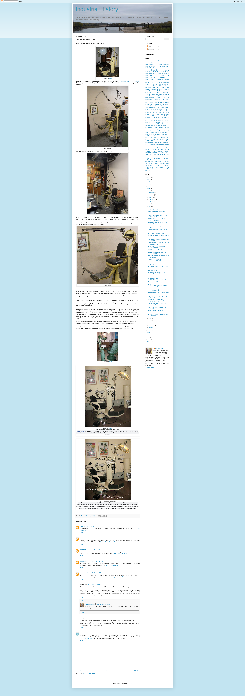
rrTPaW (165, 144)
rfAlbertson (166, 105)
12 (147, 60)
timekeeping (153, 147)
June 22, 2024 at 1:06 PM (94, 584)
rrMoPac (153, 139)
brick (168, 60)
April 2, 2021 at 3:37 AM (92, 526)
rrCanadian (152, 130)
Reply (81, 532)
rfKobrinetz (147, 117)
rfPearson (166, 119)
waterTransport (164, 154)
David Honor (81, 431)
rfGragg (147, 112)
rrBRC (164, 129)
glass (146, 97)
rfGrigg (156, 112)
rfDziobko (162, 110)
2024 (148, 181)
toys (159, 152)
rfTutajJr (153, 124)
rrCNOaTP (157, 132)
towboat (159, 147)
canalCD (167, 79)
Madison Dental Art (85, 633)
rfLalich (153, 117)
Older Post (136, 670)
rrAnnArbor (166, 127)
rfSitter (168, 122)
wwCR (147, 158)
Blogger (129, 683)
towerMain (148, 151)
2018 (148, 332)
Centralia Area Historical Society (130, 81)
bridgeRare (156, 72)
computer (167, 87)
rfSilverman (163, 122)
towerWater (148, 152)
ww (152, 156)
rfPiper (147, 120)
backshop (159, 60)
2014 (148, 341)
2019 (148, 330)
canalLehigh (162, 82)
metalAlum (147, 100)
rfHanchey (167, 112)
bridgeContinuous (150, 66)
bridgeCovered (164, 66)
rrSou (147, 144)
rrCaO (163, 130)
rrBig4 (157, 129)
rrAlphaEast (166, 125)
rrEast (147, 134)
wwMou (167, 165)
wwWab (147, 170)
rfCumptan (159, 109)
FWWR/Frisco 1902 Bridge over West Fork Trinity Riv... (158, 247)
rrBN (160, 129)
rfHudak (152, 115)
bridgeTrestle (165, 75)
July (150, 204)
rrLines (147, 137)
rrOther (156, 141)
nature (151, 102)
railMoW (151, 104)
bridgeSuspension (163, 73)
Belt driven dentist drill (154, 282)
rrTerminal (160, 144)
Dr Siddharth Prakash (86, 538)
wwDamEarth (149, 160)
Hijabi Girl (82, 526)
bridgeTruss (164, 77)
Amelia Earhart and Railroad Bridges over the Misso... (157, 230)
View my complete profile (151, 367)
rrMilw (163, 137)
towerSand (166, 151)
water (151, 154)
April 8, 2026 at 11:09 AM (97, 633)
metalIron (154, 101)
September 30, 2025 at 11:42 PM (95, 618)
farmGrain (166, 94)
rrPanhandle (161, 141)
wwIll (156, 163)
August (150, 201)
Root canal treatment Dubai (121, 553)
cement (153, 87)
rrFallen (159, 134)
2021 (148, 188)
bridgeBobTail (165, 63)
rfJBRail (162, 115)
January (151, 327)
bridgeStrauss (149, 73)
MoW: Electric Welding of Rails (156, 233)
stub (146, 147)
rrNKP (147, 141)
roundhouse (149, 125)
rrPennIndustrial (149, 142)
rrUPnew (147, 146)
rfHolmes (163, 114)
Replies (84, 600)
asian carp (152, 60)
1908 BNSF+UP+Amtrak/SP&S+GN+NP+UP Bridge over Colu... (158, 285)
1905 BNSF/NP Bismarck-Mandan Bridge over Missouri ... (157, 219)
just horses (166, 97)
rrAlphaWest (148, 127)
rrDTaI (167, 132)
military (147, 102)
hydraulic (156, 97)
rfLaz (162, 117)
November (151, 195)
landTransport (149, 99)
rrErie (154, 134)
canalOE (155, 84)
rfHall (163, 112)
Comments (151, 49)
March (150, 323)
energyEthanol (166, 90)
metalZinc (165, 100)
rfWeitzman (166, 124)
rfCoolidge (153, 109)
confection (148, 89)
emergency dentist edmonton (119, 577)
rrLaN (167, 136)
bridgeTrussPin (150, 79)
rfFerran (167, 110)
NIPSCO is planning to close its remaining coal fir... (156, 289)
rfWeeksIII (159, 124)
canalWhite (148, 87)
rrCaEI (167, 129)
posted (110, 78)
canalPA (161, 84)
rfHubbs (147, 115)
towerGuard (156, 149)
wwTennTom (166, 169)
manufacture (165, 99)
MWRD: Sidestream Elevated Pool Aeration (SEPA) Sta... (157, 252)
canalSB (147, 85)
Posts (149, 46)
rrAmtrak (161, 127)
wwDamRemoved (165, 160)
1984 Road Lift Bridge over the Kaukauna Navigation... (156, 260)
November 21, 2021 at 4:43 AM (96, 561)
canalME (167, 82)
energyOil (148, 94)
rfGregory (152, 112)
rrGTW (162, 134)
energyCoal (148, 91)
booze (164, 60)
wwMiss (158, 165)
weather (147, 156)
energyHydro (157, 92)
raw (165, 104)
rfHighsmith (148, 114)
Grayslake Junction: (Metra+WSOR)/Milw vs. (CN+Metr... (158, 279)
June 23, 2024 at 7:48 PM (103, 604)
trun (168, 152)
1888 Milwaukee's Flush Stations (156, 250)
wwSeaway (154, 169)
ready (167, 104)
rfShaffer (158, 122)
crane (158, 89)
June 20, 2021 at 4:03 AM (93, 549)
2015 (148, 339)
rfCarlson (147, 109)
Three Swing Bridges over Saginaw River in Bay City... (157, 216)
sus (149, 147)
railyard (162, 104)
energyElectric (157, 91)
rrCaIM (146, 130)
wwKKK (167, 163)
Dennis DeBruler (89, 604)
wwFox (152, 163)
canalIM (156, 82)
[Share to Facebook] (104, 516)
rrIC (168, 134)
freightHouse (166, 96)
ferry (146, 96)
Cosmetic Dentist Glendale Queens (109, 542)
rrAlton (155, 127)
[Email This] (99, 516)
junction (161, 97)
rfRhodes (167, 120)
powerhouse (158, 102)
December (151, 192)
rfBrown (162, 107)
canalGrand (166, 81)
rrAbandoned (158, 125)
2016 (148, 337)
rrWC (159, 146)
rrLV (151, 137)
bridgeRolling (165, 72)
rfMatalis (147, 119)
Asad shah (83, 549)
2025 (148, 179)
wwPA (147, 169)
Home (108, 670)
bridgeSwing (149, 75)
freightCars (158, 96)
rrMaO (154, 137)
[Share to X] (103, 516)
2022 (148, 186)
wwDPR (147, 163)
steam (167, 146)
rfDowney (156, 111)
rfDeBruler (166, 109)
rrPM (156, 142)
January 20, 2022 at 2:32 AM (94, 573)
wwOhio (167, 167)
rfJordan (167, 115)
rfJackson (157, 115)
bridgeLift (166, 70)
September (152, 199)
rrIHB (147, 136)
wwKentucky (162, 163)
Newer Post (79, 670)
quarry (147, 104)
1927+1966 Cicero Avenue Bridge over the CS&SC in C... (158, 208)
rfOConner (153, 119)
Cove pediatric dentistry (111, 565)
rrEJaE (151, 134)
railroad (157, 104)
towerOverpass (158, 151)
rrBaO (147, 129)
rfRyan (152, 122)
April (150, 320)
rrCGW (152, 132)
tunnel (147, 154)
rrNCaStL (162, 139)
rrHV (166, 134)
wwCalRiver (158, 156)
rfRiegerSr (147, 122)
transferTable (164, 152)
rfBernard (152, 107)
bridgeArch (149, 63)
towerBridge (166, 147)
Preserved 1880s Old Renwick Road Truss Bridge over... (157, 223)
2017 (148, 334)
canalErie (158, 81)
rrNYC (152, 141)
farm (160, 94)
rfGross (160, 112)
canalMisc (148, 84)
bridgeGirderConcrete (152, 68)
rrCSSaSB (163, 132)
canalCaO (160, 79)
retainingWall (160, 105)
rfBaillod (147, 107)
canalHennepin (149, 82)
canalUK (153, 85)
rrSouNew (151, 144)
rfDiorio (151, 110)
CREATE (162, 89)
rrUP (168, 144)
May (150, 318)
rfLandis (158, 117)
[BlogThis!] (101, 516)
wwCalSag (166, 156)
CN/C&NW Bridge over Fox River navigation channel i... (156, 273)
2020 (148, 190)
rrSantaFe (166, 142)
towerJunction (165, 149)
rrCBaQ (147, 132)
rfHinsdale (157, 114)
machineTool (157, 99)
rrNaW (158, 139)
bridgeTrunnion (150, 77)
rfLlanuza (166, 117)
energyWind (155, 94)
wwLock (148, 165)
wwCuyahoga (156, 158)
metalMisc (160, 100)
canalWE (158, 85)
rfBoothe (157, 107)
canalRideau (166, 84)
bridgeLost (148, 72)
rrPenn (167, 141)
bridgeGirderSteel (152, 70)
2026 (148, 177)
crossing (167, 89)
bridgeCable (149, 64)
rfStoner (147, 124)
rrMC (158, 137)
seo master (83, 573)
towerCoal (148, 149)
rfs (154, 122)
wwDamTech (158, 161)
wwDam (166, 158)
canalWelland (165, 85)
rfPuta (151, 120)
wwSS (159, 169)
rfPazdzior (160, 119)
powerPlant (166, 102)
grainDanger (151, 97)
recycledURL (148, 106)
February (151, 325)
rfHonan (167, 114)
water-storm (157, 154)
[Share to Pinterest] (106, 516)
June (150, 206)
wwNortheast (149, 167)
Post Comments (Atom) (89, 673)
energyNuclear (166, 92)
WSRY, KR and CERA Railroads (156, 276)
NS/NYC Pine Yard (153, 270)
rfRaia (155, 120)
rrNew (167, 139)
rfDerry (146, 110)
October (151, 197)
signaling (163, 146)
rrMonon (147, 139)
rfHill (153, 114)
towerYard (154, 152)
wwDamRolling (149, 161)
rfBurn (166, 107)
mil (168, 100)
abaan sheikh (83, 561)
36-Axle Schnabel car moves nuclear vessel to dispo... (157, 304)
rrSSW (155, 144)
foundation (151, 95)
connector (153, 89)
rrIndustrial (153, 136)
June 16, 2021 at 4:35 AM (99, 538)
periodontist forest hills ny (86, 638)
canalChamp (148, 81)
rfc (168, 107)
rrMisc (167, 137)
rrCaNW (158, 130)
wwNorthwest (159, 167)
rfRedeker (160, 120)
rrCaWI (167, 130)
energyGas (148, 92)
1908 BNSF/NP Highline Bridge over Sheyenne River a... (157, 300)
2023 (148, 184)
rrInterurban (161, 136)
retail (155, 105)
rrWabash (154, 146)
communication (160, 87)
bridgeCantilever (164, 64)
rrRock (160, 142)
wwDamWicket (166, 161)
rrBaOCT (152, 129)
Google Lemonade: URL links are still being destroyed (158, 315)
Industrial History (97, 9)
